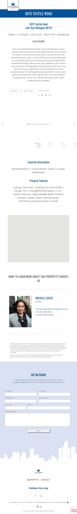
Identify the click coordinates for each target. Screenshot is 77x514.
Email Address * (10, 398)
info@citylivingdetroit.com (22, 382)
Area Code (8, 405)
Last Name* (42, 391)
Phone (29, 405)
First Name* (9, 391)
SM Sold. (52, 511)
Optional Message (11, 411)
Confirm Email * (43, 398)
